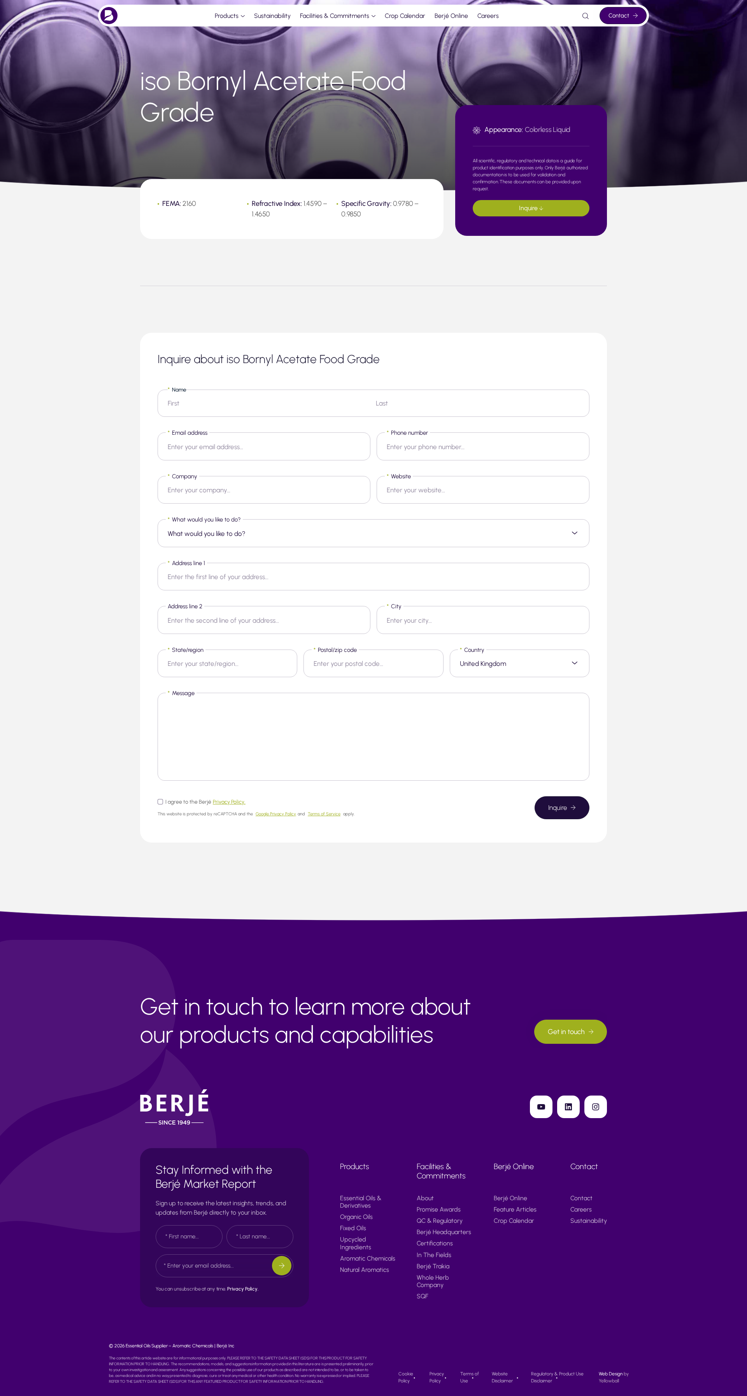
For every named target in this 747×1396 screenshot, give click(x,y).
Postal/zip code (335, 649)
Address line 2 (185, 606)
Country (472, 649)
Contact (618, 15)
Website (399, 476)
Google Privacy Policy (276, 814)
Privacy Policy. (229, 802)
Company (182, 476)
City (394, 606)
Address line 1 (186, 563)
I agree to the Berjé (205, 802)
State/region (185, 649)
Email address (187, 432)
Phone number (407, 432)
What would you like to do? (204, 519)
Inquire (529, 208)
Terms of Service (324, 814)
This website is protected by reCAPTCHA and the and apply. (256, 814)
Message (181, 693)
